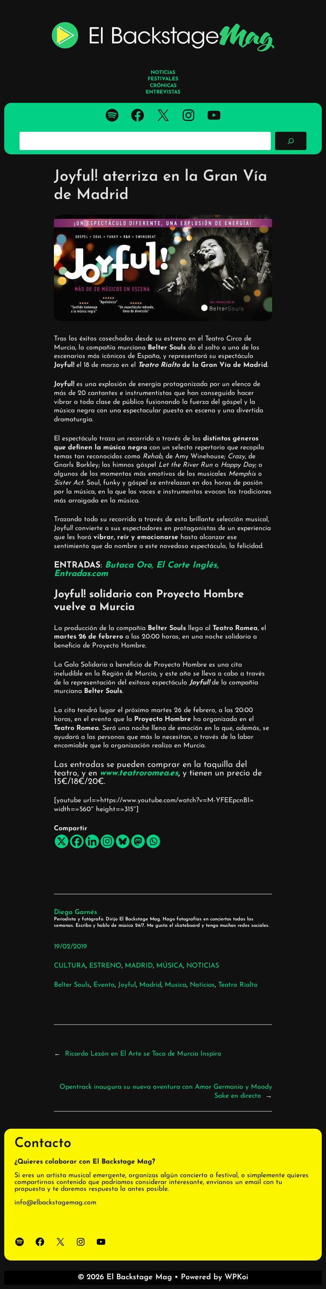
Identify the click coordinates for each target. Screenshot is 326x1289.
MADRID (139, 965)
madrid (150, 985)
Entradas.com (81, 574)
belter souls (72, 985)
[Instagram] (107, 841)
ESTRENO (105, 965)
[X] (61, 841)
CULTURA (70, 965)
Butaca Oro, (130, 565)
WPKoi (236, 1277)
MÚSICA (169, 965)
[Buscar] (290, 141)
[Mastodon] (138, 841)
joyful (127, 985)
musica (175, 985)
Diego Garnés (75, 912)
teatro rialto (238, 985)
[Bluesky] (122, 841)
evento (104, 985)
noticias (202, 985)
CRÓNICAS (163, 85)
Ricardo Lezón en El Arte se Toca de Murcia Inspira (143, 1054)
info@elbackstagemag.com (55, 1202)
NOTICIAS (202, 965)
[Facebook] (77, 841)
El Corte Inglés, (187, 565)
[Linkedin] (92, 841)
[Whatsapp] (153, 841)
